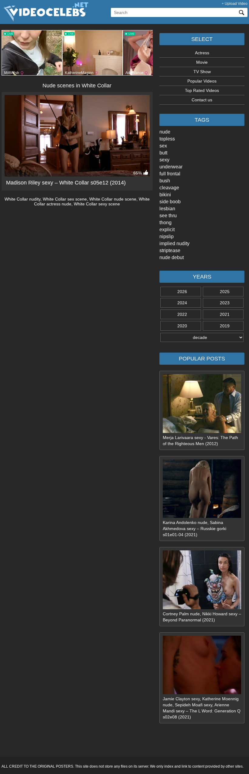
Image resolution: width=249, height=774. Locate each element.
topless (167, 138)
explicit (167, 229)
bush (164, 180)
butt (163, 152)
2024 (182, 302)
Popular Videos (202, 81)
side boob (170, 201)
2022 (182, 314)
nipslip (166, 236)
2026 (182, 291)
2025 (225, 291)
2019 (225, 325)
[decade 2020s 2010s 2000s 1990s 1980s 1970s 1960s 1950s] (201, 337)
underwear (170, 166)
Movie (202, 62)
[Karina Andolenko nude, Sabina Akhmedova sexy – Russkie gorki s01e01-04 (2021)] (202, 516)
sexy (164, 159)
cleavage (169, 187)
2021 (225, 314)
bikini (165, 194)
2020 (182, 325)
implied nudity (174, 243)
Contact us (202, 99)
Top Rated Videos (202, 90)
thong (165, 222)
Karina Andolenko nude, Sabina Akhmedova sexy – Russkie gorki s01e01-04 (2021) (194, 528)
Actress (202, 52)
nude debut (171, 257)
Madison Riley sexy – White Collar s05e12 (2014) (66, 183)
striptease (169, 250)
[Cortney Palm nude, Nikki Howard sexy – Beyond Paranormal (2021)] (202, 607)
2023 (225, 302)
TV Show (202, 71)
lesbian (167, 208)
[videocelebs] (45, 20)
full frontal (169, 173)
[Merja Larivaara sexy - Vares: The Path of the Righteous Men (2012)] (202, 431)
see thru (168, 215)
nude (164, 131)
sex (163, 145)
